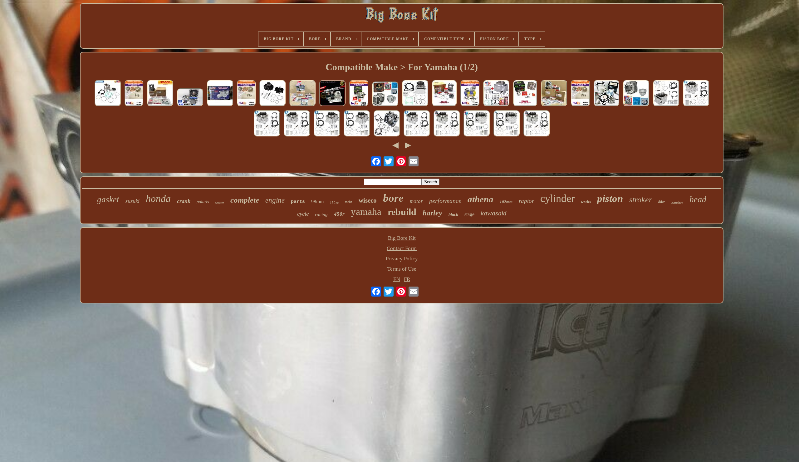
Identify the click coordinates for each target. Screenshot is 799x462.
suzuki (132, 201)
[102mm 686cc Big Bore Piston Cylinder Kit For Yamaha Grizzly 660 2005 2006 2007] (696, 94)
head (697, 199)
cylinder (557, 198)
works (586, 202)
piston (610, 198)
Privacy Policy (402, 259)
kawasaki (494, 213)
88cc (661, 202)
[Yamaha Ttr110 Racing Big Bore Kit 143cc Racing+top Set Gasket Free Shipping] (636, 94)
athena (480, 199)
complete (244, 200)
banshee (677, 202)
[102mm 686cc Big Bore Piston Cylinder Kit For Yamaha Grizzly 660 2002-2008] (326, 124)
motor (416, 201)
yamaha (366, 211)
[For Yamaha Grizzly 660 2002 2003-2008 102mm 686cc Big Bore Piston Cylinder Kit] (666, 94)
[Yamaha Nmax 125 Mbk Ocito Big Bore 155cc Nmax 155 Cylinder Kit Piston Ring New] (444, 94)
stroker (640, 199)
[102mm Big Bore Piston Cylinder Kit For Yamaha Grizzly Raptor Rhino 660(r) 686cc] (415, 94)
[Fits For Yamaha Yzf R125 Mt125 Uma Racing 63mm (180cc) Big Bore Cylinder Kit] (220, 94)
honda (158, 198)
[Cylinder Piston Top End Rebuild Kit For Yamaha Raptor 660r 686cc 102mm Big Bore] (386, 124)
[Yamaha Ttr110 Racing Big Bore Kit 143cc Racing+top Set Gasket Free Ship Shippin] (385, 94)
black (453, 214)
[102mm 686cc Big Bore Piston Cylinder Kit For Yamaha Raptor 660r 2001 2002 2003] (296, 124)
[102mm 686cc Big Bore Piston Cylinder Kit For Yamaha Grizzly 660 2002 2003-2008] (476, 124)
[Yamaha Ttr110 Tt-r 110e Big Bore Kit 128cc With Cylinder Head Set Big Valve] (134, 94)
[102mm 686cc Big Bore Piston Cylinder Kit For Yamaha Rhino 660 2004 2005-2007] (506, 124)
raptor (526, 201)
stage (469, 214)
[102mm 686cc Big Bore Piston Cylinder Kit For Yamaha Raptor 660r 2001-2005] (416, 124)
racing (321, 214)
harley (432, 213)
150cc (334, 202)
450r (339, 214)
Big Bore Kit (402, 238)
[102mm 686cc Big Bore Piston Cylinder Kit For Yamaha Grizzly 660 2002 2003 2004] (356, 124)
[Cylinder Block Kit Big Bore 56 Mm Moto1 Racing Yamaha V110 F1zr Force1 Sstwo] (332, 94)
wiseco (368, 200)
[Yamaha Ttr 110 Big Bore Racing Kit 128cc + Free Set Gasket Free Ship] (359, 94)
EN (396, 279)
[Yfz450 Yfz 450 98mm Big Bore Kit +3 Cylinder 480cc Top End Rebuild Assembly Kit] (606, 94)
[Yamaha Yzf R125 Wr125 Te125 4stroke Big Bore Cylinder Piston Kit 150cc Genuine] (160, 94)
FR (407, 279)
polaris (203, 201)
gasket (108, 199)
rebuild (402, 212)
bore (393, 198)
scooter (219, 202)
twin (348, 201)
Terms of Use (401, 269)
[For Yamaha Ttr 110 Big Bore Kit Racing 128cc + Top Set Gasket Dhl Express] (525, 94)
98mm (317, 201)
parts (298, 201)
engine (275, 200)
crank (183, 201)
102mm (506, 201)
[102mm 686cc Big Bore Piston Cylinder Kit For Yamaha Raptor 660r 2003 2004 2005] (266, 124)
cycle (303, 213)
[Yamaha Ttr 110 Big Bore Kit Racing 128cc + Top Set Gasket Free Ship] (470, 94)
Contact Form (402, 248)
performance (445, 200)
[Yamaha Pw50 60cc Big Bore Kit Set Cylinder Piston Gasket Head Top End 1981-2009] (272, 94)
